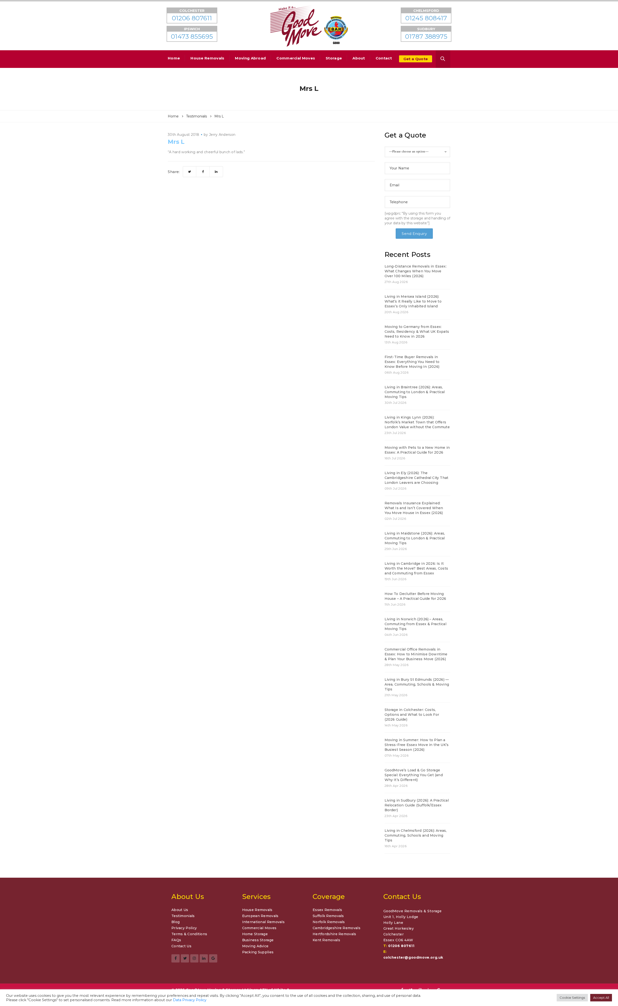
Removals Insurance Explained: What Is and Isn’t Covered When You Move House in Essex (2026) (414, 508)
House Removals (207, 58)
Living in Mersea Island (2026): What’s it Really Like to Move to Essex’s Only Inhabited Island (413, 301)
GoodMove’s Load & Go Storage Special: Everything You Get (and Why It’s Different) (414, 775)
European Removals (260, 916)
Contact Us (181, 946)
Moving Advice (255, 946)
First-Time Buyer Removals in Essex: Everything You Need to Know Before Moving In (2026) (412, 362)
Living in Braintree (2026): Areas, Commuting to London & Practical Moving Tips (415, 392)
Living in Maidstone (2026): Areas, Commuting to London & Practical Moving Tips (415, 538)
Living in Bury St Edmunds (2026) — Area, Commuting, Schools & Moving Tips (417, 684)
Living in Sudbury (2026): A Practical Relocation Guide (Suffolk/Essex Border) (417, 805)
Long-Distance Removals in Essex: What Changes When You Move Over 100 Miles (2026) (416, 271)
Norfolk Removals (329, 922)
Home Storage (255, 934)
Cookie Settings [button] (572, 997)
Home (174, 58)
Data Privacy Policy (189, 1000)
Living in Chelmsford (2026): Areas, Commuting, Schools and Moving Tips (416, 835)
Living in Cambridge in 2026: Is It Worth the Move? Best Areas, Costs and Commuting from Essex (416, 568)
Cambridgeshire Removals (336, 928)
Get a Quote (415, 59)
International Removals (263, 922)
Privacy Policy (184, 928)
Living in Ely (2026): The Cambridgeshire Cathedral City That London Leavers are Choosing (417, 478)
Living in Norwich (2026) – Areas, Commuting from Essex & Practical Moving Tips (415, 624)
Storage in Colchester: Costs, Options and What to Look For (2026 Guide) (412, 715)
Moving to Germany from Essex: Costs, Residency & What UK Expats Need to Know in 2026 (417, 332)
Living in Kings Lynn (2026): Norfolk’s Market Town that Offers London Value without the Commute (417, 422)
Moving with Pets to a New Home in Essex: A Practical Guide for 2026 (417, 450)
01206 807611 (401, 946)
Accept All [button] (601, 997)
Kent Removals (326, 940)
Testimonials (183, 916)
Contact (384, 58)
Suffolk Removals (328, 916)
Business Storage (258, 940)
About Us (179, 910)
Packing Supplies (258, 952)
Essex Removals (327, 910)
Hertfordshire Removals (334, 934)
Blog (175, 922)
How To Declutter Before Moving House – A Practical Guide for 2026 (415, 596)
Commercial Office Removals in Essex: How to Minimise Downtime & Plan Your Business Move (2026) (416, 654)
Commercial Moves (295, 58)
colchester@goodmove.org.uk (413, 957)
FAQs (176, 940)
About (358, 58)
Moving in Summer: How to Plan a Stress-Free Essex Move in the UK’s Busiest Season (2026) (417, 745)
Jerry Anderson (222, 134)
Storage (334, 58)
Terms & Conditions (189, 934)
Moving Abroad (250, 58)
